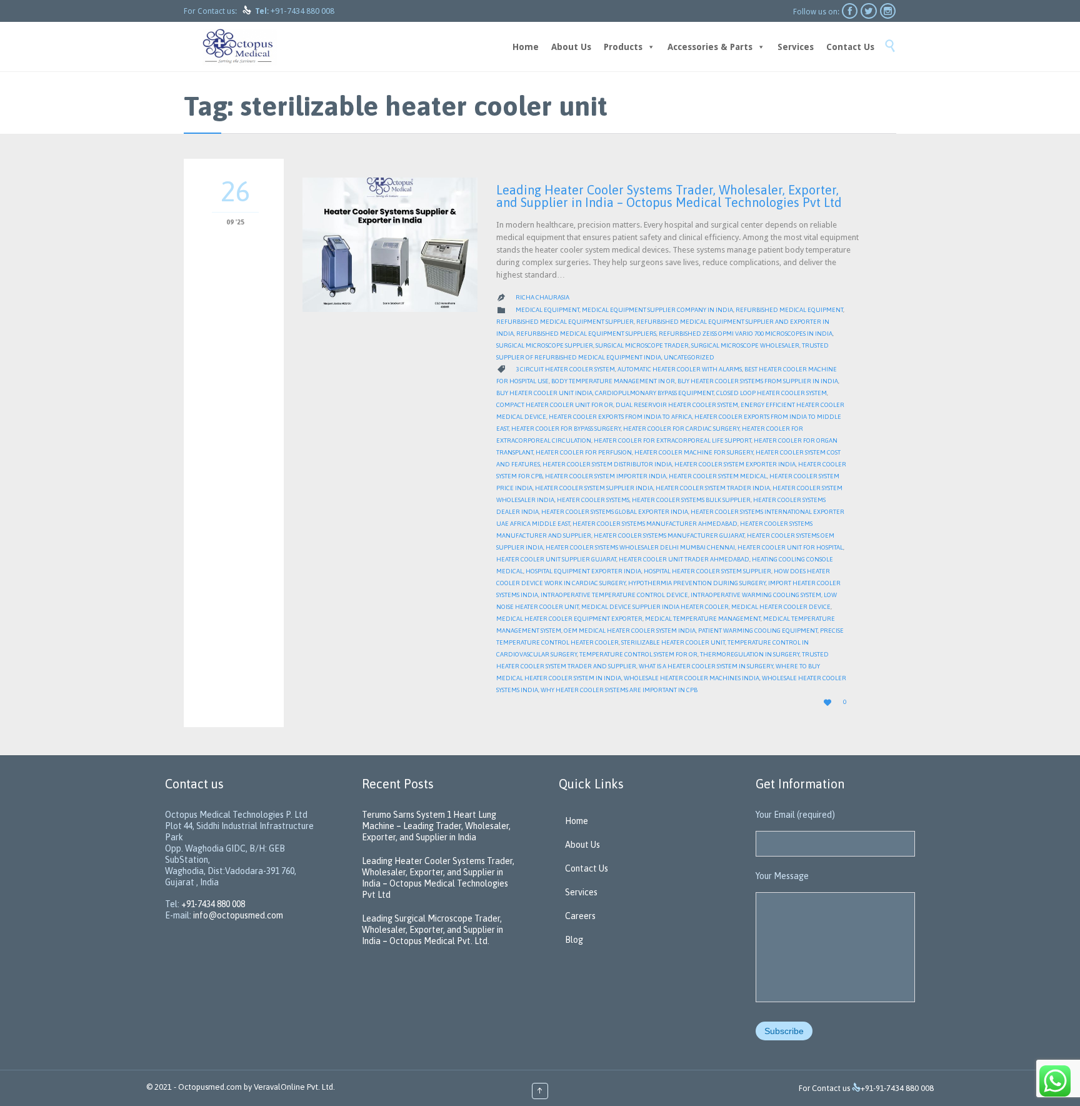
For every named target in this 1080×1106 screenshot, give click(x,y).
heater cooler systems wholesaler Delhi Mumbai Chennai (640, 547)
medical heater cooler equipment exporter (569, 618)
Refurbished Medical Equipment (789, 309)
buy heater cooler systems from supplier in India (758, 381)
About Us (571, 47)
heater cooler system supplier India (594, 488)
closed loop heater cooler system (771, 393)
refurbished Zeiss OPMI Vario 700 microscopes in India (745, 333)
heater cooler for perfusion (584, 452)
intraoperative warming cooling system (756, 594)
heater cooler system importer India (605, 476)
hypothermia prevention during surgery (697, 583)
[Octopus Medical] (240, 46)
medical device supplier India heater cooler (655, 606)
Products (623, 47)
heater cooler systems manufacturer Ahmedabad (655, 523)
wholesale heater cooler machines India (691, 678)
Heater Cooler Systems (593, 499)
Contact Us (850, 47)
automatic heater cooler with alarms (680, 369)
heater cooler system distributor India (607, 464)
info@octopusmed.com (238, 915)
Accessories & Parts (710, 47)
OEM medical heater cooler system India (630, 630)
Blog (574, 940)
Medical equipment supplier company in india (657, 309)
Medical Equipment (547, 309)
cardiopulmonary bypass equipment (654, 393)
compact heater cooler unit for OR (554, 404)
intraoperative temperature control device (614, 594)
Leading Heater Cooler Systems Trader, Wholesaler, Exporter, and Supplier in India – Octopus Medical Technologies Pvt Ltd (669, 196)
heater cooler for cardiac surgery (681, 428)
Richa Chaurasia (542, 297)
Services (796, 47)
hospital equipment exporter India (583, 571)
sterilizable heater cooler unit (673, 642)
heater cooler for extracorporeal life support (672, 440)
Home (525, 47)
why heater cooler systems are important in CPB (619, 689)
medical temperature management (703, 618)
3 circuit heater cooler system (565, 369)
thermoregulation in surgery (749, 654)
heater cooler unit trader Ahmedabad (684, 559)
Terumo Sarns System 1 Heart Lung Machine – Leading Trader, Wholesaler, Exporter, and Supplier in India (436, 826)
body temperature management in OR (613, 381)
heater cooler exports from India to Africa (620, 416)
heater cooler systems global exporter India (614, 511)
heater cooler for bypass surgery (566, 428)
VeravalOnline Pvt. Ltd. (294, 1087)
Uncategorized (689, 357)
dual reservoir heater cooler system (677, 404)
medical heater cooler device (781, 606)
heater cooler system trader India (713, 488)
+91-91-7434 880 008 (897, 1088)
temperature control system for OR (638, 654)
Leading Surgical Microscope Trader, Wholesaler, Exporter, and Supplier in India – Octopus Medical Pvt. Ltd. (432, 929)
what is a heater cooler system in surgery (706, 666)
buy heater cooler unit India (544, 393)
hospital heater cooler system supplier (707, 571)
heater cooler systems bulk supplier (691, 499)
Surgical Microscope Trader (642, 345)
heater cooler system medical (718, 476)
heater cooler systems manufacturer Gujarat (669, 535)
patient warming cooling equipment (758, 630)
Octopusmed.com (210, 1087)
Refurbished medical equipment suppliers (586, 333)
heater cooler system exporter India (735, 464)
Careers (580, 916)
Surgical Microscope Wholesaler (745, 345)
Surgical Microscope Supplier (544, 345)
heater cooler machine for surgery (693, 452)
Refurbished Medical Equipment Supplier (565, 321)
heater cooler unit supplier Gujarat (556, 559)
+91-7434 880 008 (302, 11)
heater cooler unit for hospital (790, 547)
